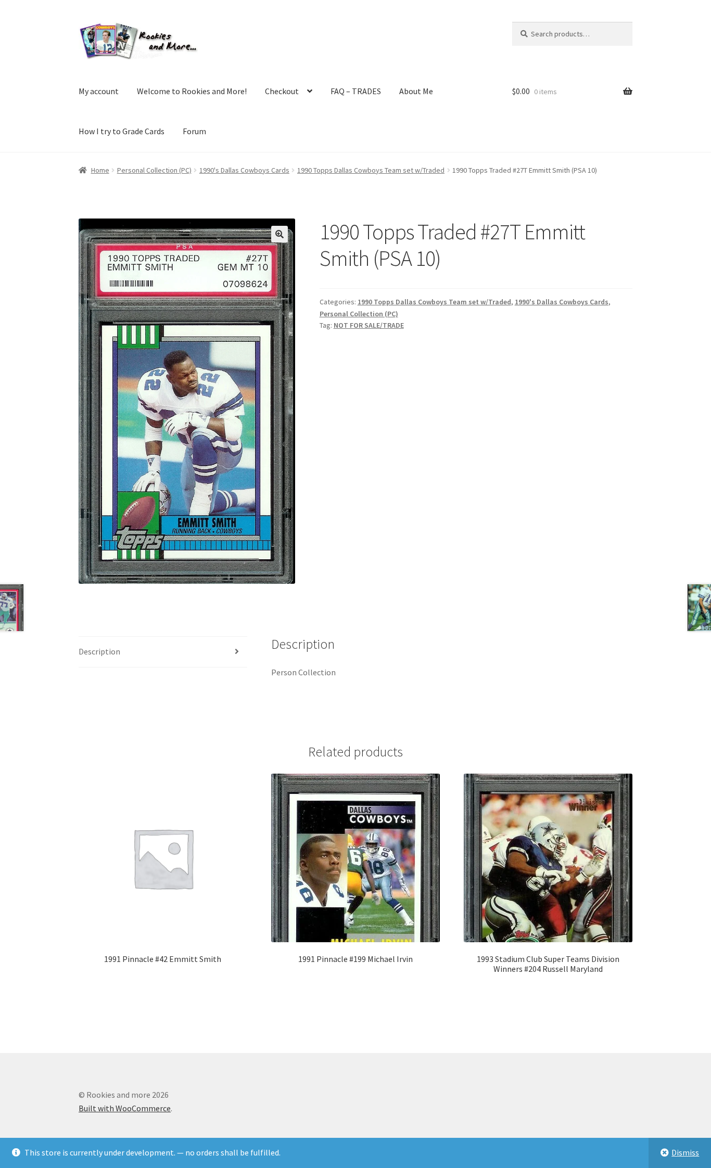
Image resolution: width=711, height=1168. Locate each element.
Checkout (282, 91)
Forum (194, 131)
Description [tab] (99, 651)
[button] (279, 234)
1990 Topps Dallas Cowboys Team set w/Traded (371, 170)
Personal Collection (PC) (154, 170)
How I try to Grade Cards (121, 131)
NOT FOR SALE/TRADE (369, 325)
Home (100, 170)
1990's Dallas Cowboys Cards (244, 170)
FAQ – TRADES (356, 91)
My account (99, 91)
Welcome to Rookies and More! (192, 91)
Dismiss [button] (685, 1152)
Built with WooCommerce (125, 1108)
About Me (416, 91)
